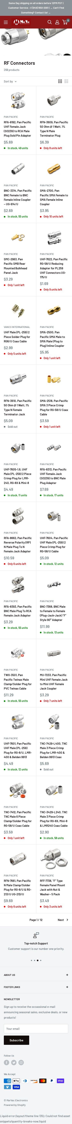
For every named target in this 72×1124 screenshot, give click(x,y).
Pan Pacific (11, 116)
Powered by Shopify (15, 1104)
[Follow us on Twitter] (14, 1062)
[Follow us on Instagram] (21, 1062)
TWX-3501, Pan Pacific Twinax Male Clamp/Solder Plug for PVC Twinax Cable (18, 681)
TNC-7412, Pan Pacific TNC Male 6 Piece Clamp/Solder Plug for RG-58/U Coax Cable (18, 818)
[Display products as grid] (60, 81)
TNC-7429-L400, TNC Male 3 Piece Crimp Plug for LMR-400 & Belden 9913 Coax (53, 750)
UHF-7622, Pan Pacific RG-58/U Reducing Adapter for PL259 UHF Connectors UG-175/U (54, 268)
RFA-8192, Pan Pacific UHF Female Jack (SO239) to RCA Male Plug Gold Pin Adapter (17, 128)
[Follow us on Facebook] (6, 1062)
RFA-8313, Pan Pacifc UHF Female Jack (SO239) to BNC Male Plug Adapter (53, 476)
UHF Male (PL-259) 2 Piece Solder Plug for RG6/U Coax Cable (17, 336)
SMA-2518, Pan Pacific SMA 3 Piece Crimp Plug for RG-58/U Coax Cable (54, 407)
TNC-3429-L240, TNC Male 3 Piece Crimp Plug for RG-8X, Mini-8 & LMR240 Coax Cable (54, 818)
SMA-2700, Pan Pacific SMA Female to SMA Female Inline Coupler (54, 197)
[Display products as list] (66, 81)
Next (61, 920)
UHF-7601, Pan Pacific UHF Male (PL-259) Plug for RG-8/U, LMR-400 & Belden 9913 (18, 750)
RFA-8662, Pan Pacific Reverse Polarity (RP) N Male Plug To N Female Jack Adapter (18, 544)
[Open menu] (6, 22)
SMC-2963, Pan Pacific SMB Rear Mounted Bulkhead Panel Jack (15, 265)
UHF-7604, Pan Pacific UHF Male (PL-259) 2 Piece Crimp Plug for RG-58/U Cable (54, 544)
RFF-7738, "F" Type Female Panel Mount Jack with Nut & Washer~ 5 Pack (52, 887)
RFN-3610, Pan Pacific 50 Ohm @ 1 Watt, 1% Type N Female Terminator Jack (17, 407)
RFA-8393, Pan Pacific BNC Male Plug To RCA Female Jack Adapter (18, 611)
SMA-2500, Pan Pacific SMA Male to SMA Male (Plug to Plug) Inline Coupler (52, 338)
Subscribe (16, 1040)
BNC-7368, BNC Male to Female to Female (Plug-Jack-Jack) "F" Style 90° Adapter (53, 613)
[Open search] (50, 22)
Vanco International (17, 326)
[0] (65, 22)
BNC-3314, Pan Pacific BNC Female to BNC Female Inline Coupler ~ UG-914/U (18, 197)
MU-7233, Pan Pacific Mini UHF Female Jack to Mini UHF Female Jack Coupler (54, 681)
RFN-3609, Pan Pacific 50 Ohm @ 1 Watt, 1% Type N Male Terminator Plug (54, 128)
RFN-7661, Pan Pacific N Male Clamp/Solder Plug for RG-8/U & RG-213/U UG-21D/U (17, 887)
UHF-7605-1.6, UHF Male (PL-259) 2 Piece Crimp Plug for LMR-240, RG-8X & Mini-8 (17, 476)
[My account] (57, 22)
